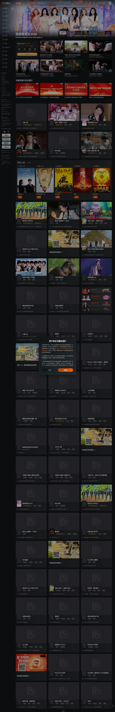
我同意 (65, 370)
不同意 (49, 370)
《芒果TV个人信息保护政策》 (61, 348)
